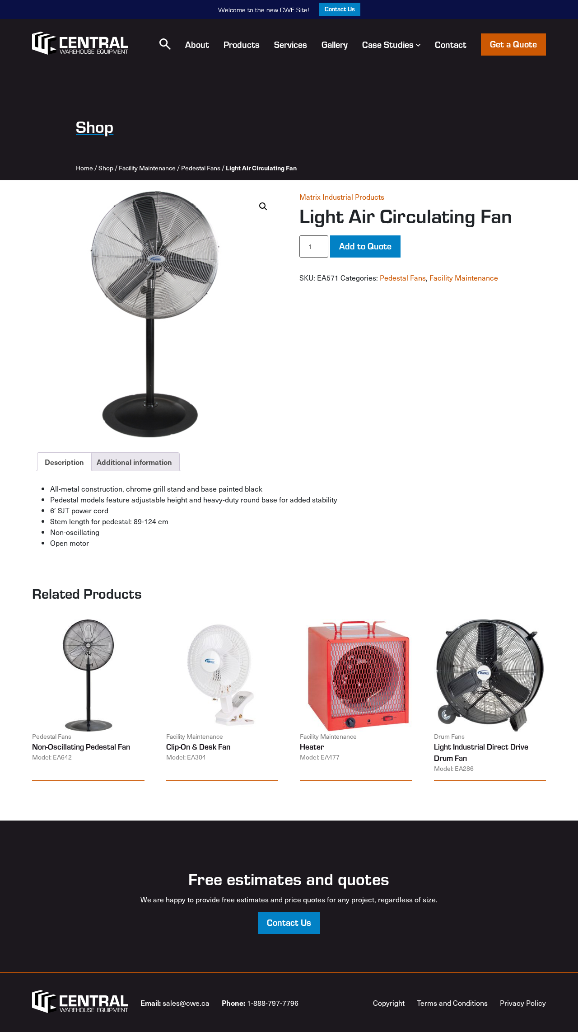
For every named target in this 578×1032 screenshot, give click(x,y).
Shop (105, 168)
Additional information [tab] (134, 462)
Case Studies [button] (388, 44)
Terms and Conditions (452, 1002)
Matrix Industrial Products (341, 196)
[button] (165, 44)
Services (290, 44)
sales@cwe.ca (175, 1002)
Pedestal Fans (200, 168)
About (197, 44)
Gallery (335, 44)
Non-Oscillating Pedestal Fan (81, 746)
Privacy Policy (523, 1002)
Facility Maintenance (147, 168)
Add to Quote (365, 245)
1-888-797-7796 (260, 1002)
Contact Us (340, 9)
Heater (312, 746)
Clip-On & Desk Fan (198, 746)
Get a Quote (513, 44)
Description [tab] (64, 462)
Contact (450, 44)
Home (84, 168)
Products (242, 44)
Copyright (389, 1002)
